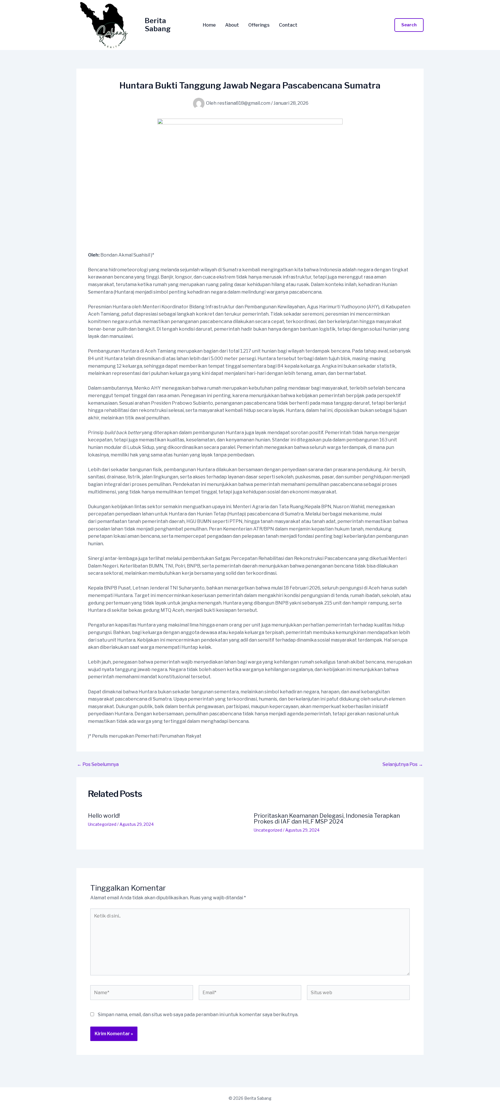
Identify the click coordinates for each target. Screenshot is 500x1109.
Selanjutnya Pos (403, 764)
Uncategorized (102, 824)
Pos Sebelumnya (98, 764)
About (232, 25)
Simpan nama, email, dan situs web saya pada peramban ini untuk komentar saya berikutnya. (198, 1014)
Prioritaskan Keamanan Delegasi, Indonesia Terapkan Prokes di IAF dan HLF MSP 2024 (327, 818)
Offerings (259, 25)
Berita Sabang (158, 24)
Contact (288, 25)
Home (209, 25)
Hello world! (104, 815)
